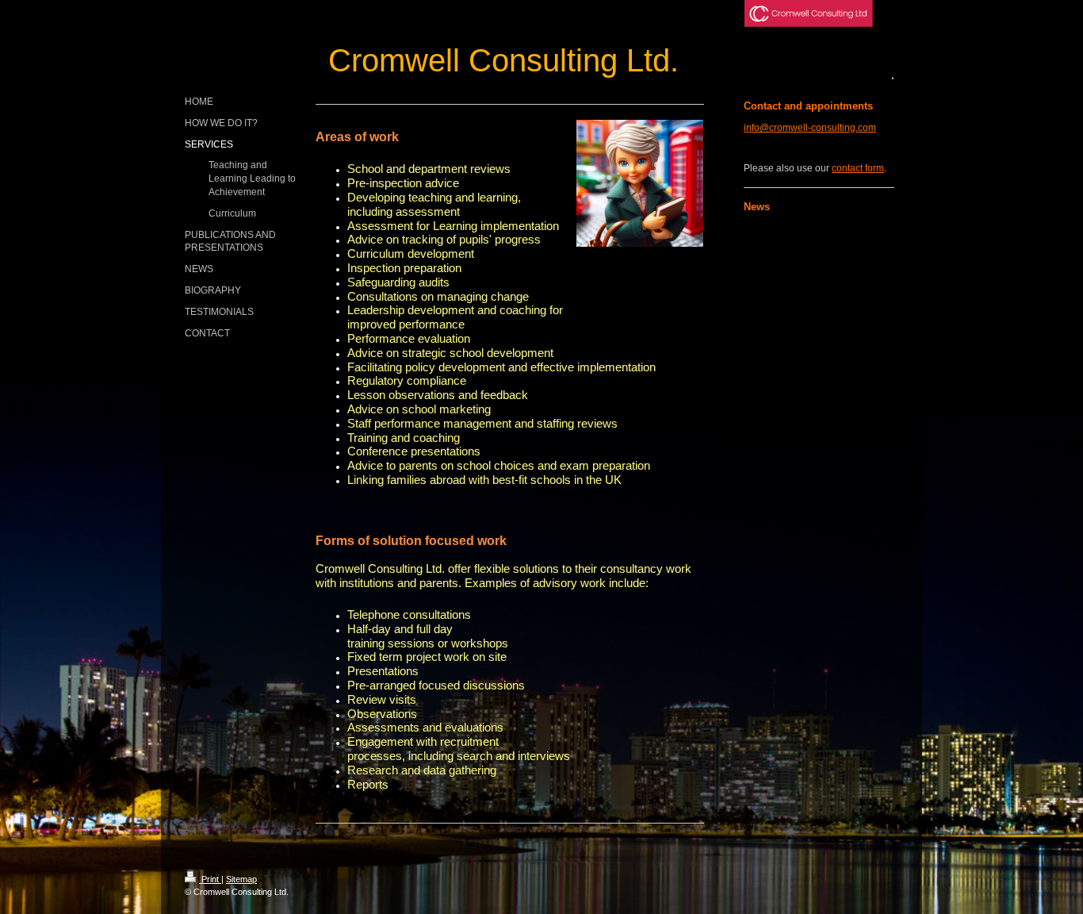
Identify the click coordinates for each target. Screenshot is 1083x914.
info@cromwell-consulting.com (810, 127)
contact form (858, 168)
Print (210, 879)
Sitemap (241, 879)
